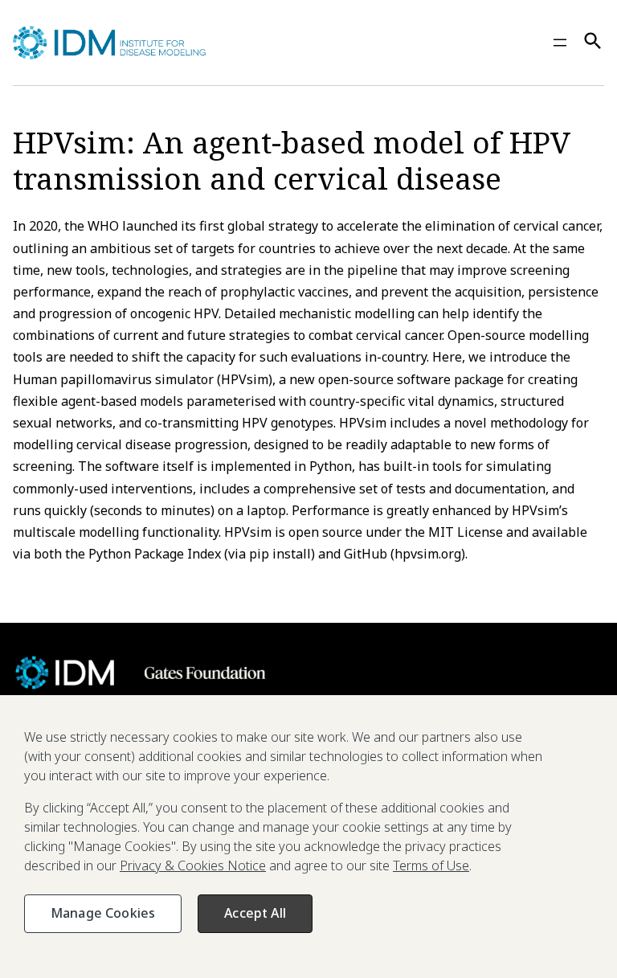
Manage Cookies (103, 913)
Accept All (255, 913)
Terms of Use (431, 865)
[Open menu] (560, 42)
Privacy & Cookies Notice (193, 865)
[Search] (593, 43)
